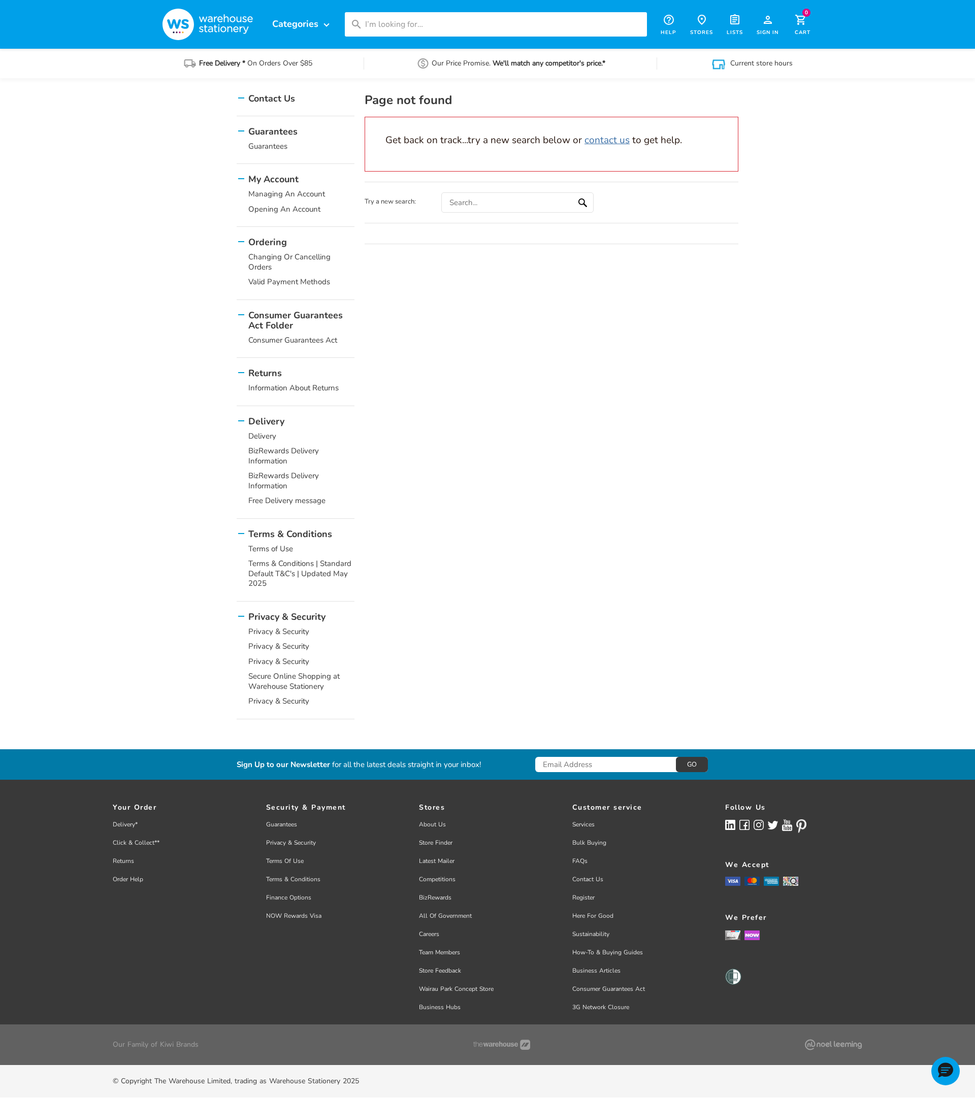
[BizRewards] (732, 934)
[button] (945, 1071)
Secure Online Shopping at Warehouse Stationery (294, 681)
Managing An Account (286, 194)
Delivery (262, 436)
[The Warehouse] (502, 1045)
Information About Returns (293, 388)
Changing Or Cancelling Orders (289, 262)
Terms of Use (270, 549)
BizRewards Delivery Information (283, 456)
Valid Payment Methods (289, 282)
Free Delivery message (287, 500)
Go (692, 764)
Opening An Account (284, 209)
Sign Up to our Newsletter (283, 764)
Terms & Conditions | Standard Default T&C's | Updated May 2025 (299, 573)
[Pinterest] (801, 826)
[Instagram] (759, 824)
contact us (607, 140)
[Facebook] (744, 824)
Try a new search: (390, 201)
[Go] (584, 202)
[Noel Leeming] (833, 1045)
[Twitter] (773, 824)
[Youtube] (787, 825)
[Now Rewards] (752, 934)
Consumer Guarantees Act (292, 340)
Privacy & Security (278, 631)
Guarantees (267, 146)
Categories (302, 24)
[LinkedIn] (730, 824)
